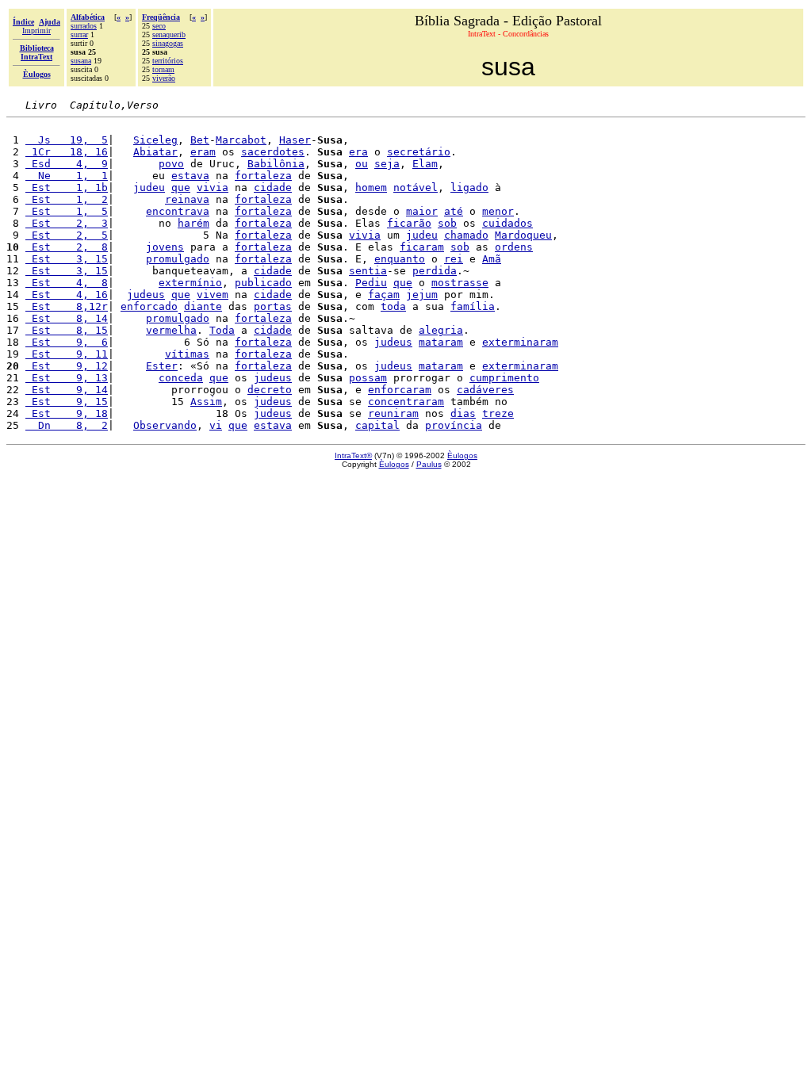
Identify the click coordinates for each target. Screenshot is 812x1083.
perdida (434, 271)
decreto (269, 390)
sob (447, 223)
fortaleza (263, 176)
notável (415, 187)
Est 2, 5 (66, 235)
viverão (163, 78)
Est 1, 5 (66, 211)
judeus (146, 294)
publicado (263, 283)
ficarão (409, 223)
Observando (165, 425)
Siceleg (155, 140)
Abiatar (155, 152)
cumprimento (504, 378)
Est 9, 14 (66, 390)
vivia (212, 187)
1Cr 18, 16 (66, 152)
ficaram (422, 247)
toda (393, 306)
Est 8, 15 (66, 330)
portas (273, 306)
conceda (181, 378)
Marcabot (241, 140)
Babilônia (275, 164)
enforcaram (399, 390)
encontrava (177, 211)
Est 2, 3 (66, 223)
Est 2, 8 (66, 247)
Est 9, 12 (66, 366)
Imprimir (36, 30)
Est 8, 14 (66, 318)
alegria (441, 330)
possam (368, 378)
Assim (206, 402)
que (180, 187)
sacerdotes (272, 152)
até (453, 211)
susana (81, 60)
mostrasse (459, 283)
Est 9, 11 (66, 354)
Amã (491, 259)
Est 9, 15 (66, 402)
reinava (187, 199)
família (472, 306)
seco (159, 25)
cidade (273, 187)
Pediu (371, 283)
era (358, 152)
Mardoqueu (523, 235)
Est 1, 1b (66, 187)
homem (371, 187)
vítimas (187, 354)
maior (422, 211)
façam (384, 294)
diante (203, 306)
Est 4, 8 (66, 283)
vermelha (171, 330)
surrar (79, 34)
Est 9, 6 (66, 342)
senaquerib (169, 34)
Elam (425, 164)
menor (498, 211)
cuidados (507, 223)
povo (171, 164)
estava (190, 176)
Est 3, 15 (66, 259)
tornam (163, 69)
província (453, 425)
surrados (84, 25)
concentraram (406, 402)
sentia (368, 271)
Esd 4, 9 (66, 164)
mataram (441, 342)
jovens (165, 247)
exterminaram (520, 342)
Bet (199, 140)
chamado (466, 235)
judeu (149, 187)
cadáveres (485, 390)
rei (453, 259)
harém (193, 223)
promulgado (177, 259)
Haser (295, 140)
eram (203, 152)
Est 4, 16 (66, 294)
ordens (514, 247)
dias (463, 413)
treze (498, 413)
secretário (418, 152)
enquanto (399, 259)
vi (215, 425)
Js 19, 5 (66, 140)
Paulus (429, 464)
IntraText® (353, 455)
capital (377, 425)
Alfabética (88, 17)
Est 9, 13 (66, 378)
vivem (212, 294)
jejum (422, 294)
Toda (222, 330)
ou (361, 164)
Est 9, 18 (66, 413)
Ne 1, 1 (66, 176)
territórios (167, 60)
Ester (162, 366)
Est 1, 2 (66, 199)
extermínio (190, 283)
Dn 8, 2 (66, 425)
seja (387, 164)
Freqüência (161, 17)
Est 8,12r (66, 306)
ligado (469, 187)
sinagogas (167, 43)
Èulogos (462, 455)
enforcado (149, 306)
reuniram (393, 413)
